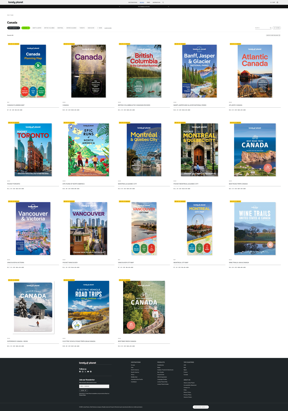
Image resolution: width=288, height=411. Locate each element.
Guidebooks (160, 365)
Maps (158, 367)
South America (135, 372)
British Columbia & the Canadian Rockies (134, 105)
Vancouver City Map (126, 262)
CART (273, 2)
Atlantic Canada (235, 105)
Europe (133, 365)
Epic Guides (160, 372)
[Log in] (277, 2)
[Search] (163, 2)
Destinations (132, 2)
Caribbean (134, 381)
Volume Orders (188, 397)
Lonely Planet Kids (162, 381)
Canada (66, 105)
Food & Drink (160, 374)
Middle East (134, 377)
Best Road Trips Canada (238, 184)
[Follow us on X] (85, 372)
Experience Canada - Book (17, 341)
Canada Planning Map (15, 105)
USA (185, 365)
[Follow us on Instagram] (82, 372)
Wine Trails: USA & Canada (239, 262)
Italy (185, 367)
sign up (83, 390)
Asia (132, 367)
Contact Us (187, 387)
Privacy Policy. (82, 395)
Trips (148, 2)
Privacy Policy (187, 394)
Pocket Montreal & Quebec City (186, 184)
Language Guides (162, 379)
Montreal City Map (181, 262)
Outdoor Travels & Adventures (165, 369)
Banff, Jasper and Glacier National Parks (190, 105)
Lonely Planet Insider (163, 384)
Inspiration (156, 2)
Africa (132, 374)
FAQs (185, 390)
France (186, 372)
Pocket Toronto (13, 184)
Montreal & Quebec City (127, 184)
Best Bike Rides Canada (127, 341)
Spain (185, 369)
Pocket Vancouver (70, 262)
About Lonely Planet (189, 382)
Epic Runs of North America (74, 184)
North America (135, 369)
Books (142, 2)
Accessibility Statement (190, 385)
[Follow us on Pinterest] (91, 372)
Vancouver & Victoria (15, 262)
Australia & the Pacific (137, 379)
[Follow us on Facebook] (80, 372)
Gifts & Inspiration (162, 377)
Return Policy (187, 392)
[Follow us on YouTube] (88, 372)
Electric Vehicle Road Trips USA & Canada (79, 341)
